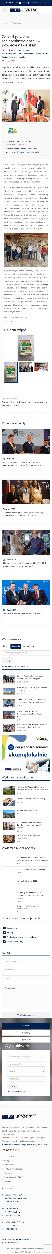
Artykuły (16, 646)
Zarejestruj (8, 1165)
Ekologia (10, 932)
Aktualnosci (17, 23)
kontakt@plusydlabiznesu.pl (33, 3)
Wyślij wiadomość (27, 1015)
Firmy (6, 646)
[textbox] (26, 1071)
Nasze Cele (9, 1156)
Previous (11, 351)
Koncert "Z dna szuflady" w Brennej (31, 799)
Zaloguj (7, 1160)
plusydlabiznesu (11, 1243)
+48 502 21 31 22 (11, 3)
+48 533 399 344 (12, 1229)
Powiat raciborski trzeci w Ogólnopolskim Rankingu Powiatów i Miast (31, 714)
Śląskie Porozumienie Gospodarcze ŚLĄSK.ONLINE (24, 1144)
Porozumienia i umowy (19, 50)
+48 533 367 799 (12, 1202)
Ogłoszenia (28, 646)
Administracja (33, 152)
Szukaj (7, 660)
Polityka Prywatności (13, 1169)
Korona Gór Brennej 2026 (27, 811)
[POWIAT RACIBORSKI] (26, 131)
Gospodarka (12, 928)
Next (41, 351)
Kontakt (7, 1181)
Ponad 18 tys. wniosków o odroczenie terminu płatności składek (25, 402)
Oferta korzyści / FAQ (13, 1177)
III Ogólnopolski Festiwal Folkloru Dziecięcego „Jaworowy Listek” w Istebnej (30, 825)
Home (4, 23)
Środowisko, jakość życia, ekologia (21, 937)
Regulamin (8, 1173)
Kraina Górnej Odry (15, 942)
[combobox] (26, 1071)
